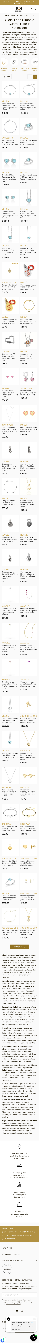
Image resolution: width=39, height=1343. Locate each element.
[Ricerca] (31, 9)
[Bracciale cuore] (24, 62)
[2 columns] (35, 76)
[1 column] (29, 76)
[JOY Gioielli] (19, 9)
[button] (35, 9)
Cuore (32, 15)
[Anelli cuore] (14, 62)
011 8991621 (11, 1239)
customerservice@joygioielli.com (22, 1235)
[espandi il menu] (2, 9)
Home (7, 15)
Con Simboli (23, 15)
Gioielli (13, 15)
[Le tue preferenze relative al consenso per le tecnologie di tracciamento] (4, 1339)
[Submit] (34, 1294)
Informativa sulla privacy (13, 1304)
